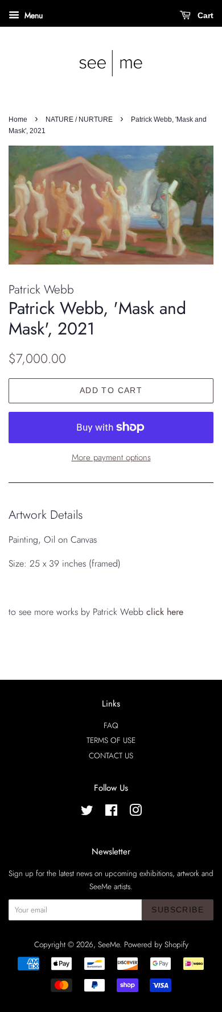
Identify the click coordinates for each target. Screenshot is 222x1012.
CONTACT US (111, 755)
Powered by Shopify (156, 944)
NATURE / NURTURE (79, 119)
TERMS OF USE (111, 740)
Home (18, 119)
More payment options (111, 457)
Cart (204, 15)
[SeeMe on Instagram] (135, 812)
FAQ (111, 725)
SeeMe (109, 944)
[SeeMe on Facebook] (111, 812)
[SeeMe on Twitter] (87, 812)
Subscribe (177, 909)
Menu (32, 15)
